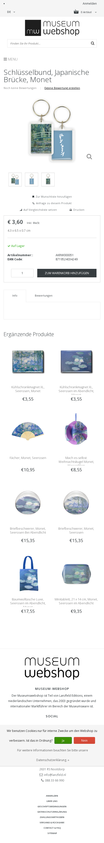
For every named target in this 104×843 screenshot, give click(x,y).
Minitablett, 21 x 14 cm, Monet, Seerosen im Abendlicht (76, 601)
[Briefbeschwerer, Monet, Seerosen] (76, 502)
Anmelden (90, 3)
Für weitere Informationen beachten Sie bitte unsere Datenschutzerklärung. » (52, 755)
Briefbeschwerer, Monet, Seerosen (76, 530)
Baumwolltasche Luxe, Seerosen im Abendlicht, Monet (28, 603)
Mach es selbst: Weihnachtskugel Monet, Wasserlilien (76, 462)
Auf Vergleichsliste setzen (40, 209)
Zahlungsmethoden (52, 817)
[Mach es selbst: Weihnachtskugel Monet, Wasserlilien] (76, 432)
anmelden (52, 795)
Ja (63, 740)
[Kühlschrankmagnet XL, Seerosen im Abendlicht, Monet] (76, 361)
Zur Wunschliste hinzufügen (54, 196)
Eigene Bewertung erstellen (62, 88)
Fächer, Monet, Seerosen (28, 458)
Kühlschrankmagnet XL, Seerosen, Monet (28, 389)
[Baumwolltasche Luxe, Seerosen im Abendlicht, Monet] (28, 573)
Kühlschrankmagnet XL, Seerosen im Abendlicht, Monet (76, 391)
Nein (84, 740)
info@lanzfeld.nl (55, 775)
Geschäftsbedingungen (52, 806)
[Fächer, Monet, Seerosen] (28, 432)
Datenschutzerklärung (52, 811)
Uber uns (52, 801)
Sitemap (52, 833)
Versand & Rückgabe (52, 822)
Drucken (78, 209)
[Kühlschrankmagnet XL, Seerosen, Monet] (28, 361)
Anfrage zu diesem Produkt (54, 203)
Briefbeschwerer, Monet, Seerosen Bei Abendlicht (28, 530)
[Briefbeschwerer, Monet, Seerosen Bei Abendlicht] (28, 502)
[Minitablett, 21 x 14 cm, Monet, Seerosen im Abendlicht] (76, 573)
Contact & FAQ (52, 827)
